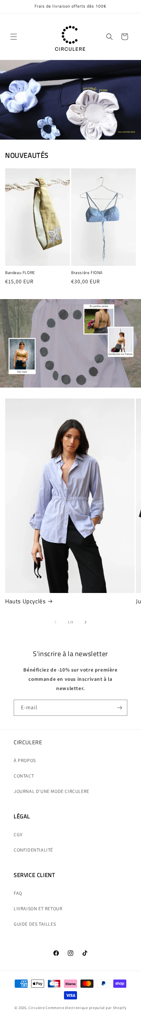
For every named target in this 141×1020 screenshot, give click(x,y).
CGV (18, 834)
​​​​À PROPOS (25, 760)
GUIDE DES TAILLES (35, 924)
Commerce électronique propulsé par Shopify (86, 1007)
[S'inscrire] (119, 708)
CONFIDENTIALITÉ (33, 850)
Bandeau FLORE (20, 272)
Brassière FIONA (87, 272)
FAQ (18, 893)
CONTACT (24, 776)
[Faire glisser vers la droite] (85, 622)
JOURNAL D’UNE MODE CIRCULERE (51, 791)
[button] (13, 36)
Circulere (36, 1007)
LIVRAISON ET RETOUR (38, 908)
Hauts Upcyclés (25, 601)
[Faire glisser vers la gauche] (55, 622)
